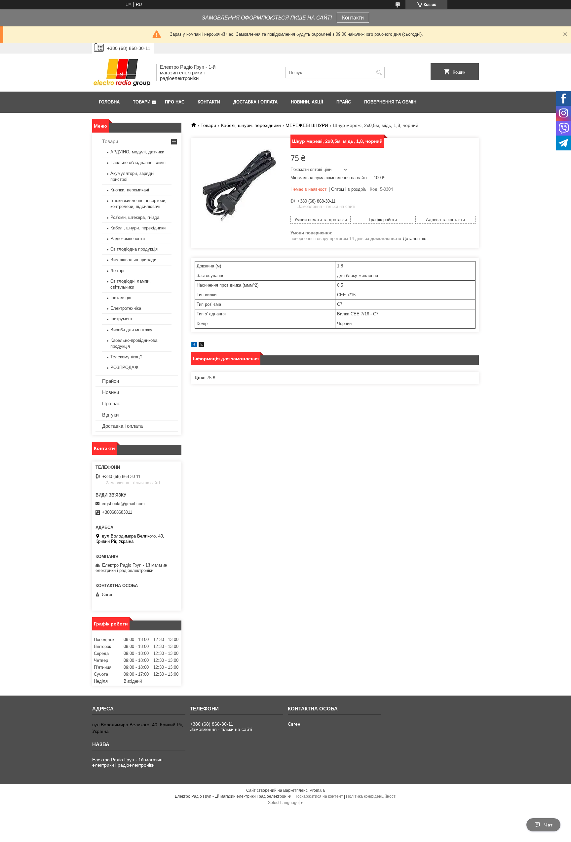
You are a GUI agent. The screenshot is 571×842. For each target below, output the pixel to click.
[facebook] (194, 345)
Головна (109, 102)
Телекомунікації (126, 356)
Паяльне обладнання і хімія (138, 162)
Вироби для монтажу (131, 329)
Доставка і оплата (255, 102)
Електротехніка (125, 308)
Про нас (174, 102)
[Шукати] (379, 72)
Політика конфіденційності (371, 796)
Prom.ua (317, 790)
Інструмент (121, 318)
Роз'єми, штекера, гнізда (134, 217)
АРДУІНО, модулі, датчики (137, 151)
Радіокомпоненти (127, 238)
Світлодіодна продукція (134, 249)
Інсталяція (120, 297)
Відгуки (110, 415)
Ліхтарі (117, 270)
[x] (201, 345)
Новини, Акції (307, 102)
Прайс (343, 102)
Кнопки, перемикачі (129, 189)
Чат (548, 824)
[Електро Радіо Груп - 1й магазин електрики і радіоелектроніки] (122, 72)
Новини (110, 392)
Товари (141, 102)
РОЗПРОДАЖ (124, 367)
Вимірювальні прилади (133, 259)
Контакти (353, 17)
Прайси (110, 381)
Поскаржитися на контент (318, 796)
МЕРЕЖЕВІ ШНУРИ (307, 125)
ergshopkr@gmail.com (123, 503)
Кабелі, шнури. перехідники (251, 125)
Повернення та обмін (390, 102)
